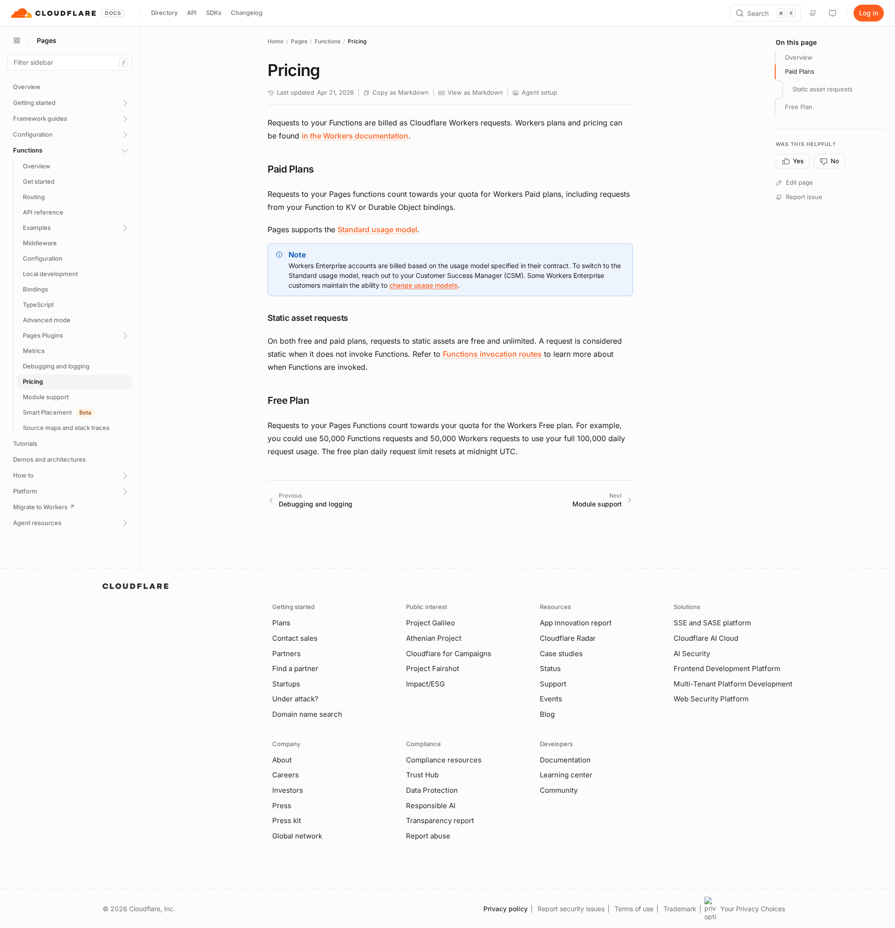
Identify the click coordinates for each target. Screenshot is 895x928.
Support (553, 683)
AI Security (692, 653)
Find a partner (295, 668)
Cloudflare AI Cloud (706, 638)
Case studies (561, 653)
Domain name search (307, 714)
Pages (299, 41)
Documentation (565, 759)
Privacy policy (505, 909)
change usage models (423, 285)
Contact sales (294, 638)
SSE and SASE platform (712, 622)
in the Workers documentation (355, 135)
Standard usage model (377, 229)
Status (550, 668)
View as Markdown (475, 92)
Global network (297, 835)
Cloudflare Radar (568, 638)
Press (281, 805)
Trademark (679, 909)
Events (551, 698)
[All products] (16, 40)
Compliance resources (444, 759)
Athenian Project (433, 638)
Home (275, 41)
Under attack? (295, 698)
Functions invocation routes (492, 354)
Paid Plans (799, 71)
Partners (286, 653)
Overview (798, 57)
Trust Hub (422, 774)
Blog (547, 714)
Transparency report (440, 820)
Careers (285, 774)
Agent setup (539, 92)
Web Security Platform (711, 698)
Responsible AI (430, 805)
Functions (327, 41)
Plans (281, 622)
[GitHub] (813, 13)
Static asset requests (822, 89)
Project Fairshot (432, 668)
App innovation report (576, 622)
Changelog (246, 12)
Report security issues (571, 909)
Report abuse (428, 835)
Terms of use (634, 909)
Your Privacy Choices (752, 909)
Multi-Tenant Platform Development (733, 683)
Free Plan (798, 107)
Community (559, 790)
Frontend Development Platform (727, 668)
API (192, 12)
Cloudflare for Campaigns (448, 653)
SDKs (213, 12)
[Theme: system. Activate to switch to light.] (832, 13)
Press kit (286, 820)
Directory (164, 12)
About (282, 759)
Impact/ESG (425, 683)
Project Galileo (430, 622)
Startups (286, 683)
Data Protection (432, 790)
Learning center (566, 774)
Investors (287, 790)
